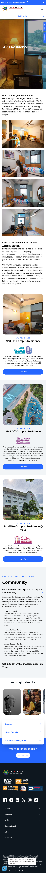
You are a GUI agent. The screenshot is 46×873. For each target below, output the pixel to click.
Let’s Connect (23, 755)
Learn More (23, 372)
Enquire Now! (44, 37)
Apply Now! (44, 27)
